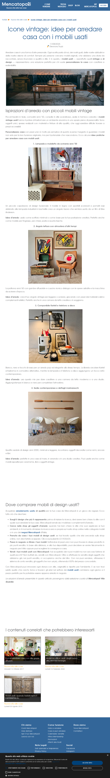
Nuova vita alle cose (19, 20)
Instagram (70, 751)
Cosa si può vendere (56, 731)
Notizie (4, 20)
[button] (37, 764)
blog (77, 5)
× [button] (107, 755)
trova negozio (62, 5)
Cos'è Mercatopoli (29, 728)
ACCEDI (103, 5)
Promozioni (52, 739)
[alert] (55, 765)
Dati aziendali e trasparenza (46, 748)
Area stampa (26, 731)
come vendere (46, 5)
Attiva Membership (55, 737)
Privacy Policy (40, 751)
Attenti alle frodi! (55, 742)
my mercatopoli (90, 5)
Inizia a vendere (54, 728)
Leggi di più (55, 761)
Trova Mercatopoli (81, 728)
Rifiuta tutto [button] (87, 768)
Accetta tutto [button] (87, 763)
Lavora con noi (27, 737)
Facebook (70, 748)
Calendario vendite (56, 734)
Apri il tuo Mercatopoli (30, 734)
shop (70, 5)
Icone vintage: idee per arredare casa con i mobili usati (53, 20)
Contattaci (78, 731)
